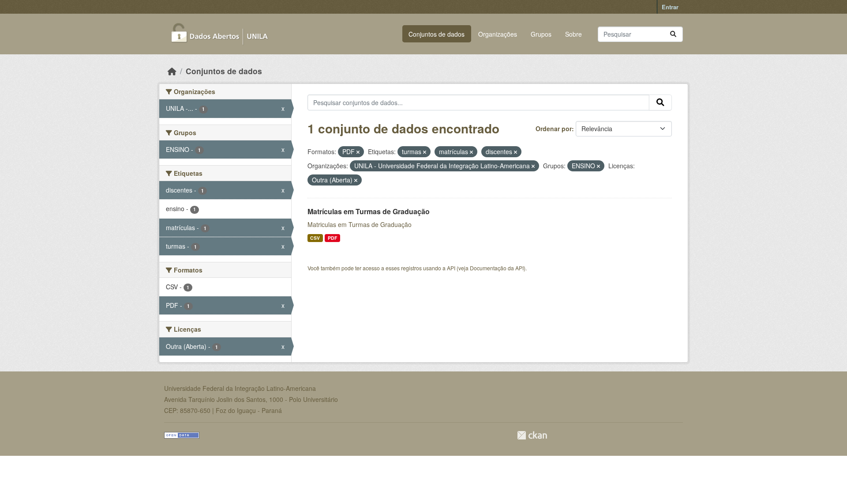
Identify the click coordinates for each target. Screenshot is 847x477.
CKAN (532, 435)
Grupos (541, 34)
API (451, 268)
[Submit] (673, 34)
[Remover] (358, 151)
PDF (332, 238)
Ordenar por (554, 128)
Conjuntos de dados (437, 34)
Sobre (573, 34)
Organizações (497, 34)
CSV (315, 238)
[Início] (172, 70)
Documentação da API (497, 268)
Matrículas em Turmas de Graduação (368, 211)
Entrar (670, 7)
